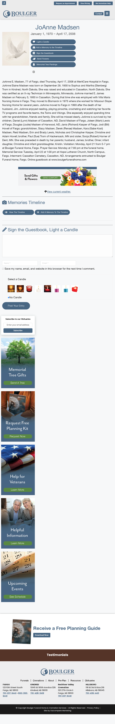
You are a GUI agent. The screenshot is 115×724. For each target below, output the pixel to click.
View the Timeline (17, 212)
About (51, 680)
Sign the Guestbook (44, 53)
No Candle (15, 297)
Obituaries (90, 680)
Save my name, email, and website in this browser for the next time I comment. (50, 268)
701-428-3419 (37, 693)
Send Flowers (42, 59)
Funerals (24, 680)
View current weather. (59, 191)
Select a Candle (17, 279)
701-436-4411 (92, 693)
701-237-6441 (9, 693)
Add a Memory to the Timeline (49, 47)
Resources (76, 680)
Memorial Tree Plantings (46, 64)
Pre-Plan (62, 680)
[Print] (33, 71)
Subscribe (17, 330)
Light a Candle (42, 42)
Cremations (38, 680)
